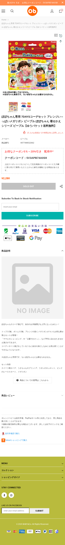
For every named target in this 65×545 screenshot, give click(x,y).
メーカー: (5, 139)
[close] (62, 2)
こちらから (44, 380)
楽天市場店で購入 (12, 433)
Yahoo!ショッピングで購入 (16, 440)
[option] (32, 65)
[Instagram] (11, 495)
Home (4, 20)
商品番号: (5, 143)
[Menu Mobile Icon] (3, 11)
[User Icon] (52, 11)
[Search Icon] (12, 11)
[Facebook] (4, 495)
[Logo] (32, 11)
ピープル (24, 139)
